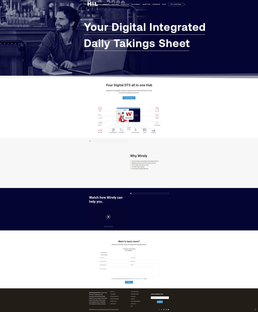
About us (112, 291)
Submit (129, 282)
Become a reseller (115, 296)
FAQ (132, 306)
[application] (108, 217)
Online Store (146, 4)
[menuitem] (106, 4)
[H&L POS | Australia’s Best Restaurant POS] (93, 4)
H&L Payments (135, 4)
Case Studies (113, 303)
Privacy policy (114, 301)
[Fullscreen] (126, 226)
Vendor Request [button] (129, 97)
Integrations (125, 4)
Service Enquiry (104, 254)
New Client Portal (135, 294)
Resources (133, 296)
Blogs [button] (164, 4)
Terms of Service (141, 278)
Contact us (133, 303)
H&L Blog (133, 298)
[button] (184, 4)
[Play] (90, 226)
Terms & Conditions (115, 298)
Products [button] (106, 4)
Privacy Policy (133, 278)
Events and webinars (135, 301)
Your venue (115, 4)
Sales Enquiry (104, 252)
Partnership (156, 4)
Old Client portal (135, 291)
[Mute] (125, 226)
